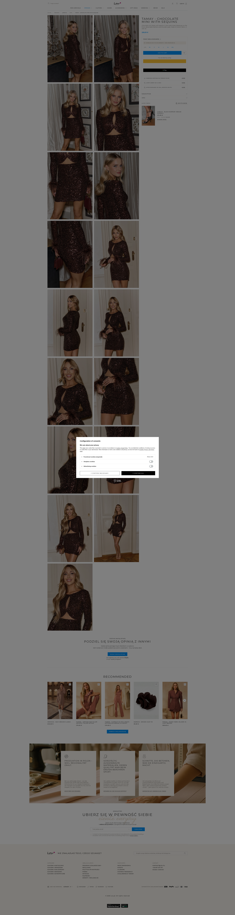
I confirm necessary (100, 473)
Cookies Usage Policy (122, 448)
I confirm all (138, 473)
